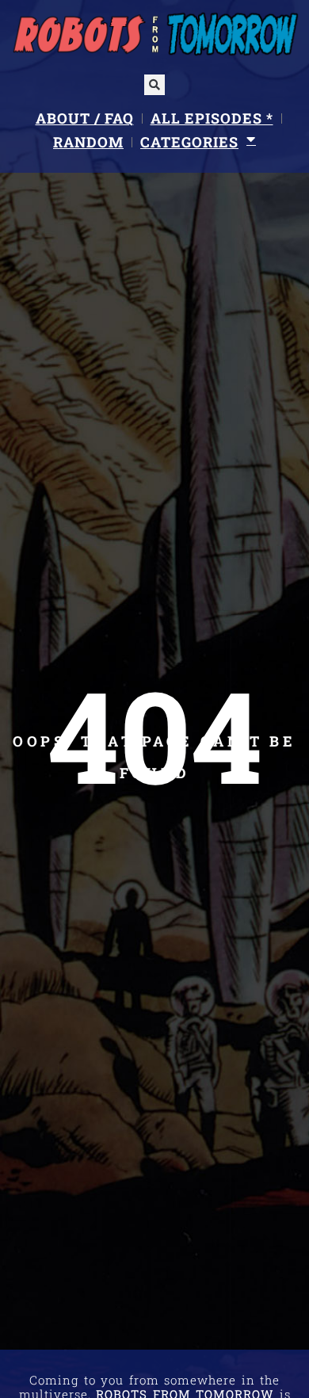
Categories (189, 141)
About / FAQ (85, 118)
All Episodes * (212, 118)
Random (88, 141)
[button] (154, 84)
